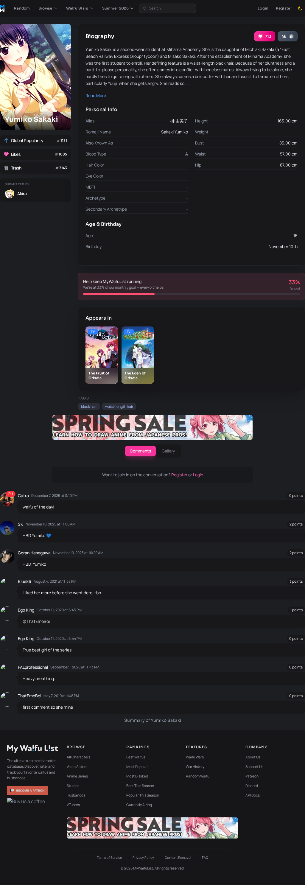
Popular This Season (142, 795)
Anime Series (77, 776)
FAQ (205, 857)
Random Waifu (197, 776)
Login (263, 8)
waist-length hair (119, 406)
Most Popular (137, 766)
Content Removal (178, 857)
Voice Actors (77, 766)
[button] (48, 8)
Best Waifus (135, 757)
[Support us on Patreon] (28, 790)
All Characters (78, 757)
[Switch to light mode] (300, 8)
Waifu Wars (195, 757)
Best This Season (140, 785)
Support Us (254, 766)
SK (20, 524)
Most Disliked (137, 776)
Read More (95, 95)
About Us (252, 757)
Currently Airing (139, 804)
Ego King (26, 610)
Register (284, 8)
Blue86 (24, 581)
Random (22, 8)
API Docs (252, 795)
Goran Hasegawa (34, 553)
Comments (140, 451)
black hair (89, 406)
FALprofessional (33, 667)
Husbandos (76, 795)
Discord (251, 785)
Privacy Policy (143, 857)
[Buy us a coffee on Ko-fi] (28, 802)
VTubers (73, 804)
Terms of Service (109, 857)
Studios (73, 785)
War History (195, 766)
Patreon (252, 776)
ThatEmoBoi (29, 696)
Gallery (168, 451)
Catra (23, 495)
